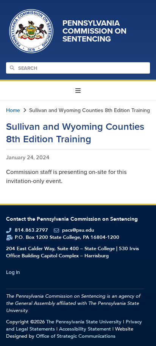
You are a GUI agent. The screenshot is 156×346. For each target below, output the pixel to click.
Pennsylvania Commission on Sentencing (94, 31)
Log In (13, 272)
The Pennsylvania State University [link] (84, 321)
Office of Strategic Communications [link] (75, 336)
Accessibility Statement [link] (85, 329)
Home (13, 110)
